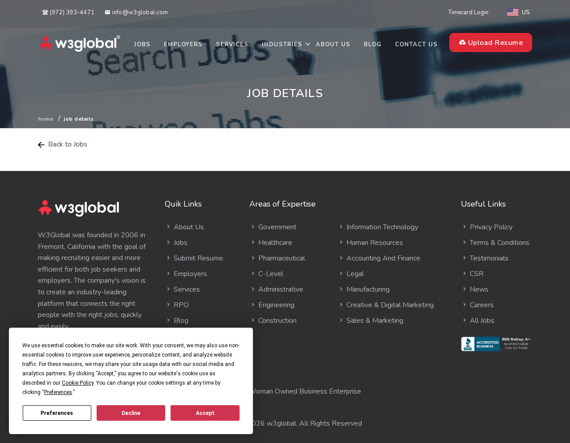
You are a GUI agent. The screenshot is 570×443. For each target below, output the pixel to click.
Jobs (142, 45)
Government (276, 227)
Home (45, 118)
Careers (481, 305)
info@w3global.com (139, 12)
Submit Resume (197, 258)
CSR (476, 274)
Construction (276, 320)
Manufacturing (367, 289)
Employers (183, 45)
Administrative (279, 289)
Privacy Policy (490, 227)
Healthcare (274, 243)
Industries (282, 45)
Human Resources (374, 243)
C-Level (269, 274)
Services (232, 45)
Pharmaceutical (280, 258)
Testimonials (488, 258)
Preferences (57, 413)
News (478, 289)
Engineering (275, 305)
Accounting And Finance (382, 258)
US (525, 12)
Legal (354, 274)
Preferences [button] (58, 392)
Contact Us (416, 45)
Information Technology (381, 227)
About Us (333, 45)
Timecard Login (468, 12)
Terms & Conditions (498, 243)
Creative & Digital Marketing (389, 305)
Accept (205, 413)
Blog (373, 45)
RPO (180, 305)
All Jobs (481, 320)
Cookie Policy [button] (78, 383)
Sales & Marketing (374, 320)
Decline (131, 413)
